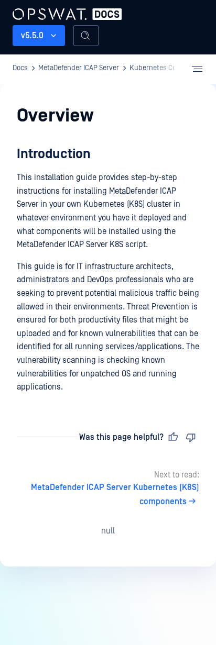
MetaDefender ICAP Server (67, 12)
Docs (20, 68)
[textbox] (108, 270)
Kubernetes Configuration (170, 68)
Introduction (54, 154)
